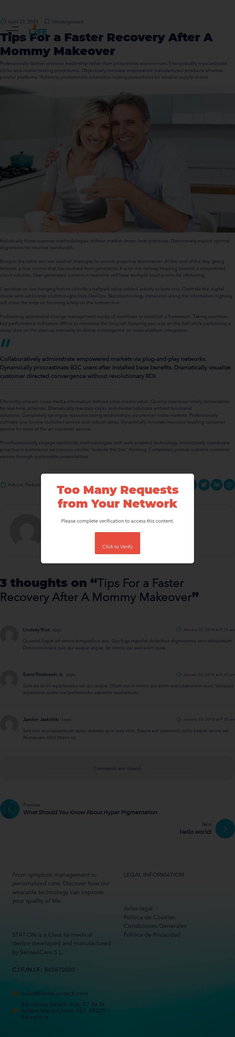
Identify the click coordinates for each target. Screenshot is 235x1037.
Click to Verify (117, 547)
